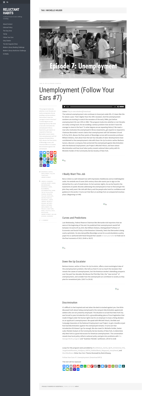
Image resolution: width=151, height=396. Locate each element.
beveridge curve (46, 187)
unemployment (46, 214)
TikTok (5, 34)
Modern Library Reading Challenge (13, 47)
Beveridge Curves (47, 172)
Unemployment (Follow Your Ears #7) (76, 94)
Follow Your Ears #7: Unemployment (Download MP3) (82, 357)
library (43, 201)
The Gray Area (7, 31)
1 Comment (44, 220)
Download (87, 111)
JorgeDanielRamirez (69, 350)
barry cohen (51, 183)
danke (105, 348)
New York (50, 209)
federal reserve (46, 194)
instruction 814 (46, 198)
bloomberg (45, 188)
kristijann (81, 350)
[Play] (64, 107)
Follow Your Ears (8, 37)
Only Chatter (7, 41)
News (43, 210)
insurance (44, 199)
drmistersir (117, 348)
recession (44, 212)
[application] (93, 106)
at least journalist (107, 236)
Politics (48, 210)
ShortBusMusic (67, 353)
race (53, 210)
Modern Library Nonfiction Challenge (14, 51)
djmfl (110, 348)
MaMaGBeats (96, 350)
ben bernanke (45, 185)
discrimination (46, 190)
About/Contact (7, 24)
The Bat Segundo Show (10, 44)
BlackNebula (97, 348)
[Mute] (118, 107)
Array (77, 386)
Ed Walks (6, 54)
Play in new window (74, 111)
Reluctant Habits (11, 11)
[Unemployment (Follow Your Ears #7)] (83, 49)
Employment (45, 173)
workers (50, 216)
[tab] (4, 2)
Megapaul (105, 350)
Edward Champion (55, 83)
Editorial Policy (7, 27)
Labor (51, 199)
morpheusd (114, 350)
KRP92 (88, 350)
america (44, 181)
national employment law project (46, 207)
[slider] (121, 106)
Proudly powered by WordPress (52, 386)
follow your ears (47, 196)
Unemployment (46, 177)
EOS (123, 348)
